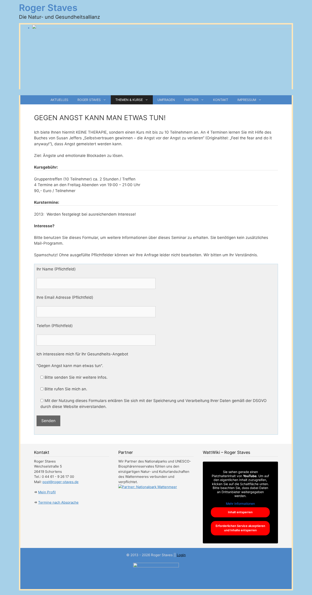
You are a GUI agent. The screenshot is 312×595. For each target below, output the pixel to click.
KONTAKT (220, 100)
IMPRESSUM (246, 100)
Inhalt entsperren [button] (240, 512)
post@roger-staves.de (60, 482)
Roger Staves (48, 7)
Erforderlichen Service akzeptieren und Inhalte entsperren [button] (240, 528)
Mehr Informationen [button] (240, 503)
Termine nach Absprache (58, 502)
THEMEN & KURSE (129, 100)
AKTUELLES (59, 100)
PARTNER (191, 100)
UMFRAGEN (166, 100)
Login (181, 555)
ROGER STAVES (89, 100)
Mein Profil (47, 492)
